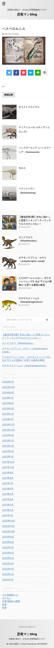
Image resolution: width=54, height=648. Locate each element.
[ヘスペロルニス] (31, 73)
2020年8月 (8, 542)
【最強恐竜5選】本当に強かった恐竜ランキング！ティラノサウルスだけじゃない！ (35, 220)
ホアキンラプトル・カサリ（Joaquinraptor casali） (25, 350)
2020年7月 (8, 547)
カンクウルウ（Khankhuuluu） (18, 343)
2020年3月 (8, 568)
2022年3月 (8, 445)
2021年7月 (7, 483)
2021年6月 (8, 488)
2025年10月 (8, 387)
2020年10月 (8, 531)
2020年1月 (8, 579)
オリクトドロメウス (29, 106)
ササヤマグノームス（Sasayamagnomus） (24, 365)
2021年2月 (8, 510)
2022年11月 (8, 424)
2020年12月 (8, 520)
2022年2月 (8, 451)
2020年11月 (8, 526)
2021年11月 (8, 467)
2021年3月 (8, 504)
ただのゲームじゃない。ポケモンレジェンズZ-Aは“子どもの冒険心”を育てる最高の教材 (35, 281)
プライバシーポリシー (27, 627)
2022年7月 (8, 440)
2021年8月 (8, 478)
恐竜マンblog (27, 14)
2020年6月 (8, 552)
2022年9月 (8, 435)
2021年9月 (8, 472)
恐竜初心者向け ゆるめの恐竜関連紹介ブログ (27, 639)
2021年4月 (8, 499)
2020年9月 (8, 536)
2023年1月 (8, 419)
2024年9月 (8, 392)
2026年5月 (8, 381)
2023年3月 (8, 408)
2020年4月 (8, 563)
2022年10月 (8, 429)
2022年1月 (8, 456)
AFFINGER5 (42, 644)
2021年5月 (8, 494)
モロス (22, 168)
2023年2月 (8, 413)
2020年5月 (8, 558)
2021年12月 (8, 462)
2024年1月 (8, 397)
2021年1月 (7, 515)
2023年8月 (8, 403)
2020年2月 (8, 574)
